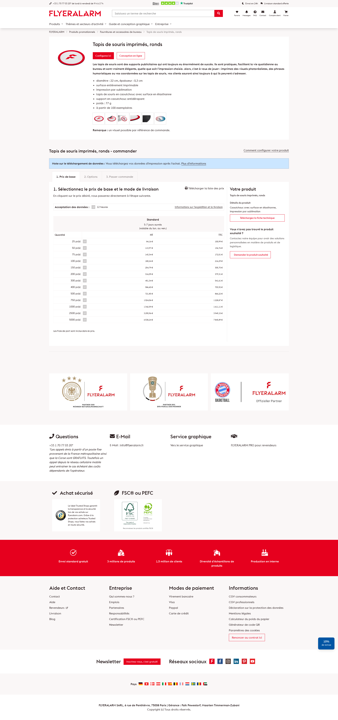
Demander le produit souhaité (251, 254)
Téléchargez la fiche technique (257, 217)
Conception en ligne (130, 55)
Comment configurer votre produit (266, 150)
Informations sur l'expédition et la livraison (199, 207)
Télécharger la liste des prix (206, 188)
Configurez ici (103, 55)
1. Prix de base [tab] (66, 176)
